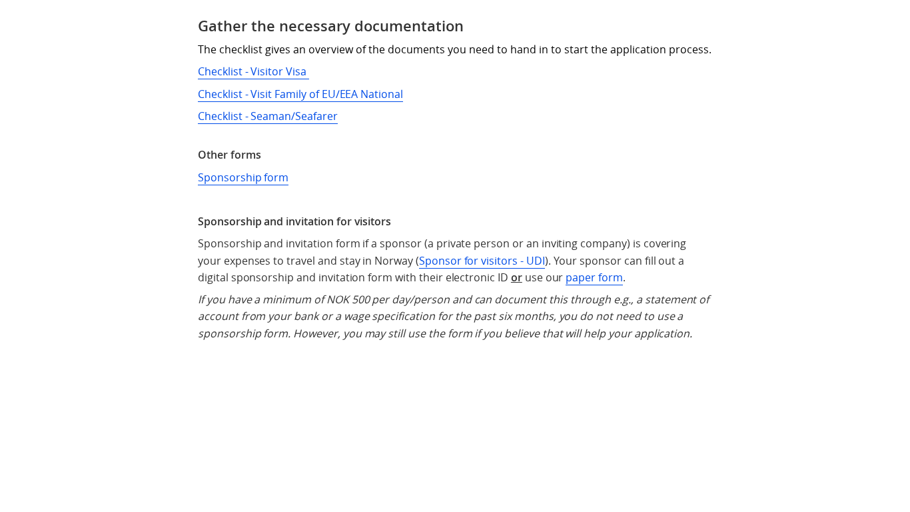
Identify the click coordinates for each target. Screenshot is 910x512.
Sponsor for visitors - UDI (482, 260)
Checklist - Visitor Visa (253, 71)
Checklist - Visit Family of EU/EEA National (300, 94)
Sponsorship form (243, 177)
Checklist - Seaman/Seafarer (268, 116)
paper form (594, 277)
